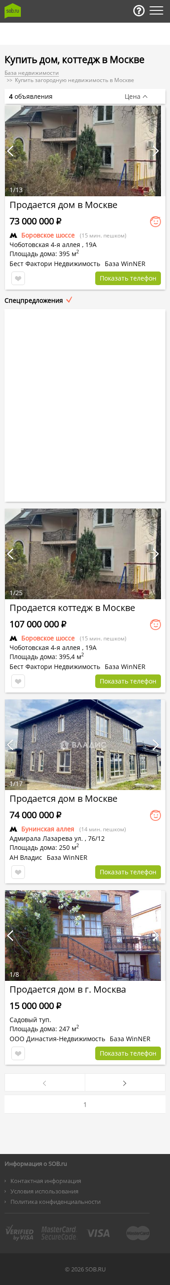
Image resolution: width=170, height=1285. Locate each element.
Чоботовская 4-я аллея (45, 244)
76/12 (96, 838)
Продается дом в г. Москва (68, 989)
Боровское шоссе (48, 235)
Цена (133, 96)
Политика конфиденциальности (55, 1202)
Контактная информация (45, 1181)
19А (91, 244)
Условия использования (44, 1191)
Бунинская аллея (47, 828)
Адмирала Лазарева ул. (46, 838)
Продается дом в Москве (63, 205)
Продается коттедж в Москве (72, 607)
